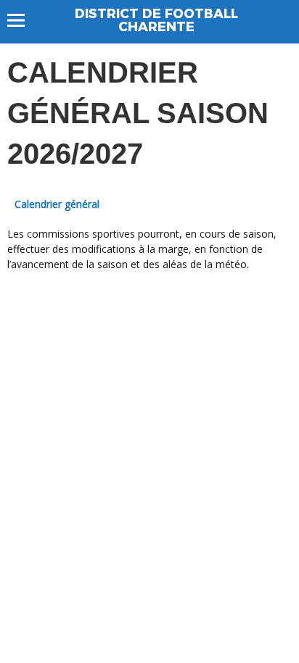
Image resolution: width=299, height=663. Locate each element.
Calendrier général (57, 204)
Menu (22, 20)
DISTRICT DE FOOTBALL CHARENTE (156, 20)
